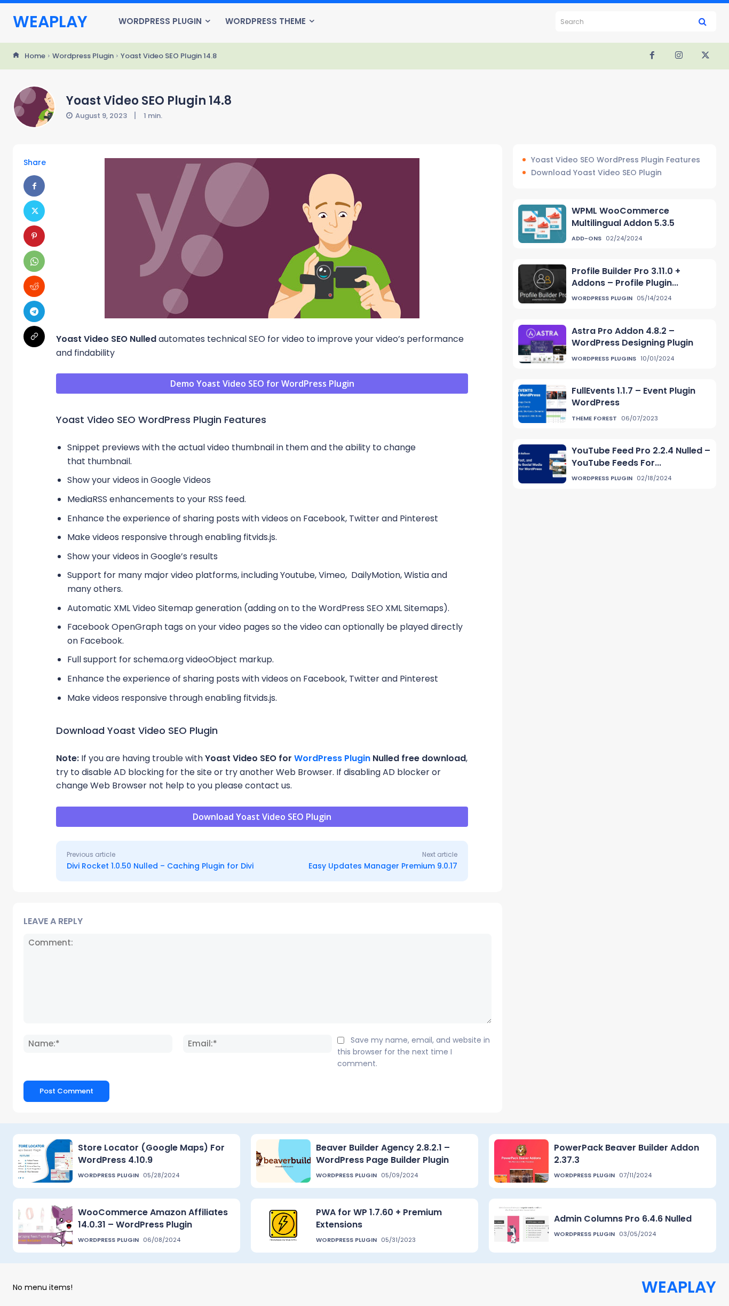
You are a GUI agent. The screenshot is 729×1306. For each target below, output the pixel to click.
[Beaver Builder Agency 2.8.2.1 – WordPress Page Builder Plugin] (283, 1161)
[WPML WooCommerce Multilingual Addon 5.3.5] (542, 224)
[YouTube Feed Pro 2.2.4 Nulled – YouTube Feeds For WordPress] (542, 463)
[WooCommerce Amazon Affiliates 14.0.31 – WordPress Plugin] (45, 1225)
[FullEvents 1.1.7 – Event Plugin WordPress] (542, 404)
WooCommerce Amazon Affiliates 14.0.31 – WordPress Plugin (153, 1218)
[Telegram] (34, 311)
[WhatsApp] (34, 261)
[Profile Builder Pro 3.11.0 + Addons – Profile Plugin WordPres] (542, 283)
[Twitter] (705, 56)
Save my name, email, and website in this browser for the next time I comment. (413, 1051)
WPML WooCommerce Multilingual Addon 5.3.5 (623, 217)
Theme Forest (594, 419)
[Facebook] (652, 56)
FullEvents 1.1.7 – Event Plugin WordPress (633, 397)
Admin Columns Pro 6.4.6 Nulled (623, 1219)
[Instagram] (679, 56)
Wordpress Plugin (83, 56)
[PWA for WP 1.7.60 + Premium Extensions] (283, 1225)
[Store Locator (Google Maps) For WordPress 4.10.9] (45, 1161)
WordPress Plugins (604, 359)
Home (35, 56)
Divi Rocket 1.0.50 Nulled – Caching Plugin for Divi (160, 866)
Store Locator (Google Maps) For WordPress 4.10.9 (151, 1153)
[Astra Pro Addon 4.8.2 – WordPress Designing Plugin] (542, 344)
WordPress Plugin (332, 758)
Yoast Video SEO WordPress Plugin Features (615, 160)
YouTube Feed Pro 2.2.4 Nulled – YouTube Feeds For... (641, 456)
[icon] (16, 56)
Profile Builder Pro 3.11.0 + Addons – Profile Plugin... (626, 277)
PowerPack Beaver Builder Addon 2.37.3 (626, 1153)
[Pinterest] (34, 236)
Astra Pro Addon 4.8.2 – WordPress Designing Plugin (632, 337)
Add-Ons (586, 238)
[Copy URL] (34, 336)
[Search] (703, 21)
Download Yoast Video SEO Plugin (596, 173)
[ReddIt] (34, 286)
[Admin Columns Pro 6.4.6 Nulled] (521, 1225)
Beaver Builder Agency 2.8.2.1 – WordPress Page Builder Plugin (383, 1153)
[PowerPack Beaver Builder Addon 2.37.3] (521, 1161)
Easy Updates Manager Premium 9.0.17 (382, 866)
